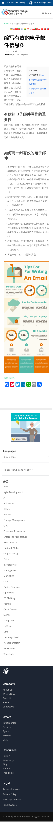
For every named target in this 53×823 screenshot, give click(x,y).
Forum (6, 702)
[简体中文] (45, 29)
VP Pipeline (9, 648)
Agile (6, 486)
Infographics (14, 54)
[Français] (22, 29)
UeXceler (8, 626)
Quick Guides (10, 609)
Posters (7, 603)
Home (7, 23)
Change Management (15, 520)
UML (6, 631)
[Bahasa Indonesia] (28, 29)
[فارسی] (19, 29)
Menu (48, 13)
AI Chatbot (9, 503)
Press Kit (7, 698)
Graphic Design (11, 553)
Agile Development (13, 492)
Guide (6, 559)
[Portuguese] (36, 29)
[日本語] (31, 29)
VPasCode (9, 653)
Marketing (9, 575)
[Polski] (33, 29)
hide (42, 75)
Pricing (6, 755)
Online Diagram (12, 587)
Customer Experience (14, 531)
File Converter (11, 542)
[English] (14, 29)
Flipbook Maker (12, 547)
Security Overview (12, 799)
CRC (6, 525)
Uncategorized (11, 637)
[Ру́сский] (39, 29)
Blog (5, 764)
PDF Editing (9, 598)
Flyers (6, 731)
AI (5, 497)
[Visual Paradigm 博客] (15, 13)
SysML (7, 614)
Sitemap (7, 768)
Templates (24, 54)
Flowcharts (8, 735)
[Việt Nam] (42, 29)
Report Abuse (10, 804)
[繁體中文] (48, 29)
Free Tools (8, 772)
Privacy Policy (9, 794)
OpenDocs (9, 592)
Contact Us (8, 706)
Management (10, 570)
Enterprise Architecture (15, 536)
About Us (7, 689)
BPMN (7, 508)
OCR (6, 581)
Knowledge (8, 760)
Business (8, 514)
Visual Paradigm (12, 642)
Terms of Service (11, 788)
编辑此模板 (9, 377)
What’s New (9, 694)
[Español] (16, 29)
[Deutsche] (11, 29)
